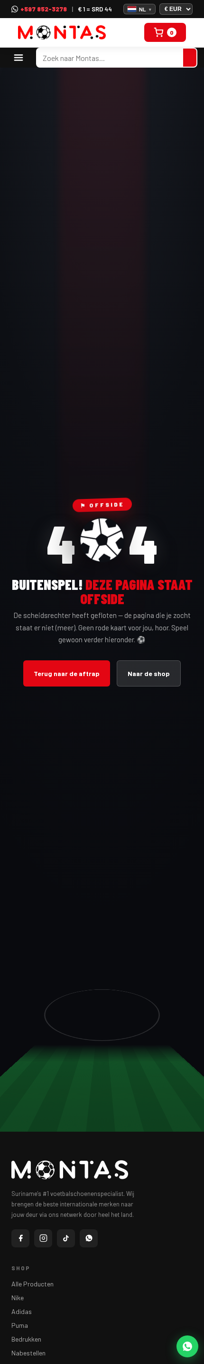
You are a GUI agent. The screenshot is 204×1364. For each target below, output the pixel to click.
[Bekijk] (189, 58)
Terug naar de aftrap (67, 673)
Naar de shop (149, 673)
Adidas (21, 1311)
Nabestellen (28, 1353)
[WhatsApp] (89, 1238)
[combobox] (110, 58)
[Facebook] (20, 1238)
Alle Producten (32, 1284)
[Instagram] (43, 1238)
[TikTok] (66, 1238)
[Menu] (18, 58)
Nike (17, 1298)
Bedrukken (26, 1339)
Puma (19, 1325)
